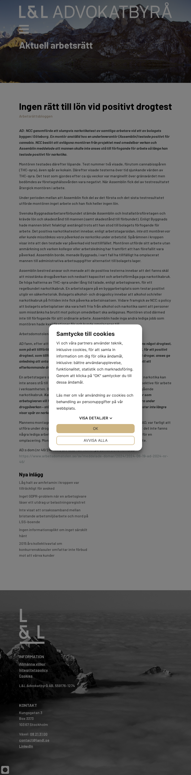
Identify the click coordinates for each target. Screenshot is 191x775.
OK (95, 428)
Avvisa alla (96, 440)
